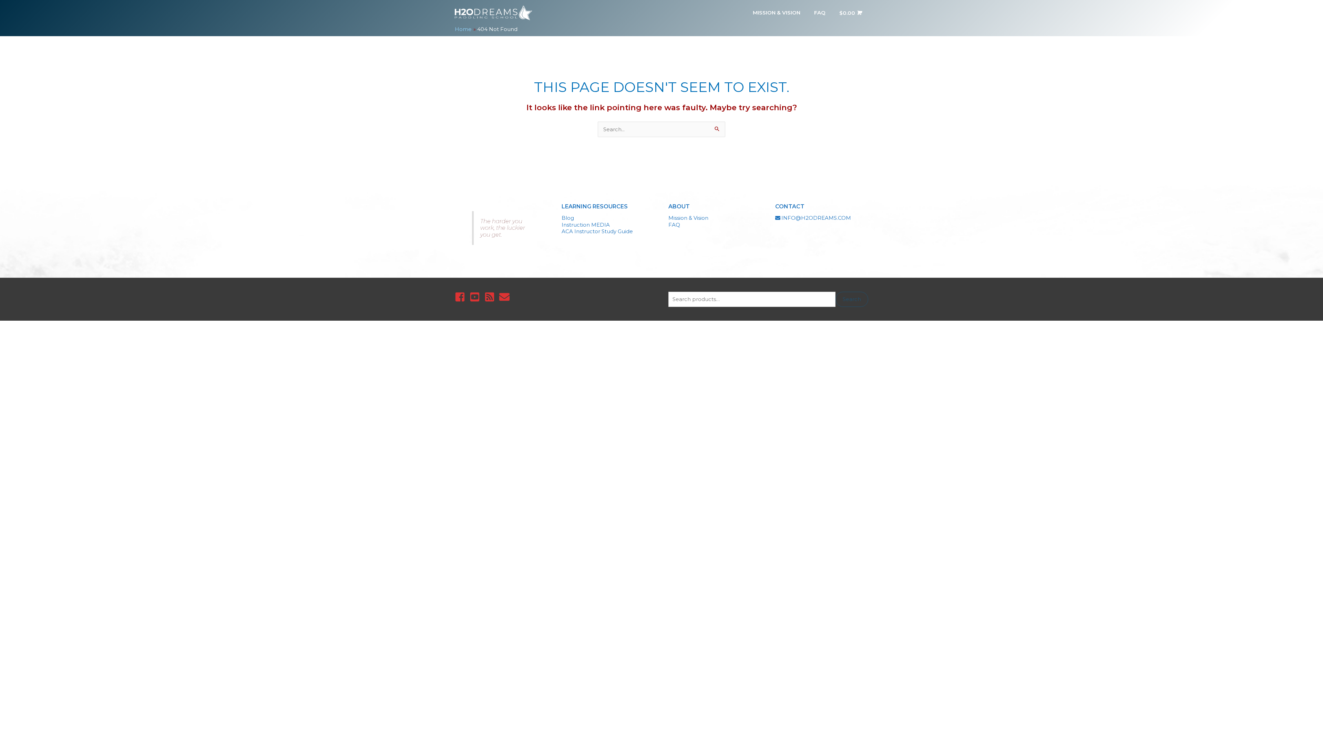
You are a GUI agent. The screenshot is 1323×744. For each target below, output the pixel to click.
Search (852, 299)
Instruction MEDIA (586, 224)
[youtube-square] (476, 297)
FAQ (674, 224)
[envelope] (506, 297)
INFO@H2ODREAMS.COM (816, 218)
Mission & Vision (688, 218)
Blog (568, 218)
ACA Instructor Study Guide (597, 231)
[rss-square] (491, 297)
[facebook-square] (461, 297)
